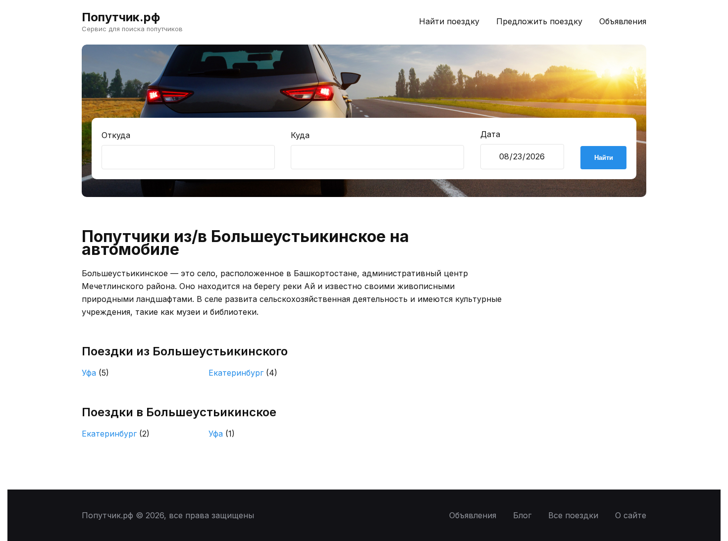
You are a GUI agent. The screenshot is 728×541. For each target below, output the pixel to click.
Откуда (116, 135)
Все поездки (573, 515)
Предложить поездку (539, 21)
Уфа (95, 373)
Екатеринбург (242, 373)
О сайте (630, 515)
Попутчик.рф (121, 17)
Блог (522, 515)
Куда (300, 135)
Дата (490, 134)
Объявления (622, 21)
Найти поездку (449, 21)
